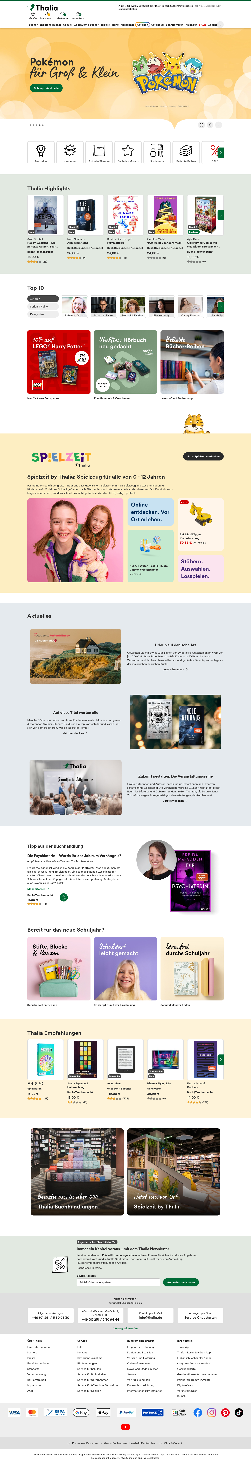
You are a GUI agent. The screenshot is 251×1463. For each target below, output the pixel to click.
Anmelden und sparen (181, 1282)
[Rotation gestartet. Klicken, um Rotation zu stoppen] (201, 125)
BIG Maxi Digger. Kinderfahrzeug (201, 524)
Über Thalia (34, 1340)
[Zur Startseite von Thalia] (44, 7)
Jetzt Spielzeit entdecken (203, 456)
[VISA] (14, 1413)
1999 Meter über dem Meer (165, 229)
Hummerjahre (125, 229)
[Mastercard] (32, 1413)
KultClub (182, 1396)
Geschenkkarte (186, 1369)
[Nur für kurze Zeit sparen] (58, 366)
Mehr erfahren (36, 889)
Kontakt (82, 1352)
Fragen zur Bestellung (140, 1347)
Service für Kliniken (89, 1390)
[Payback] (152, 1413)
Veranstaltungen (187, 1390)
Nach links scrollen (30, 215)
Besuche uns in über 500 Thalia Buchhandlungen (77, 1171)
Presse (31, 1358)
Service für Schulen (89, 1369)
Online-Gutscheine (138, 1363)
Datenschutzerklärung (140, 1385)
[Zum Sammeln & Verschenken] (125, 366)
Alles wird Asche (85, 229)
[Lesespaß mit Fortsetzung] (192, 366)
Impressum (34, 1385)
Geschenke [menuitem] (215, 24)
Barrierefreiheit (36, 1379)
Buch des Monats (128, 152)
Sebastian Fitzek (103, 306)
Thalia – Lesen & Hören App (194, 1352)
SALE (215, 152)
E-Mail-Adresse (86, 1276)
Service (82, 1340)
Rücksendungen (87, 1363)
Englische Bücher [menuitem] (50, 24)
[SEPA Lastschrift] (55, 1413)
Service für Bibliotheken (92, 1374)
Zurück (210, 125)
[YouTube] (125, 1427)
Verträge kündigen (138, 1379)
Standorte (33, 1369)
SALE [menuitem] (202, 24)
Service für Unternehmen (92, 1379)
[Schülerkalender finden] (192, 972)
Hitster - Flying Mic (165, 1073)
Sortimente (157, 152)
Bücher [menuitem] (33, 24)
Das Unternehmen (38, 1347)
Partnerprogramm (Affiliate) (194, 1379)
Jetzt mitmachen (173, 669)
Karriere (32, 1352)
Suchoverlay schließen (181, 6)
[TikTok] (239, 1413)
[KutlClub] (178, 1413)
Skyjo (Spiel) (45, 1073)
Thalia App (183, 1347)
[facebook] (197, 1413)
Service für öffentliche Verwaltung (98, 1385)
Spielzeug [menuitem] (157, 24)
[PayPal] (126, 1413)
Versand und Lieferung (141, 1358)
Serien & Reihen (39, 306)
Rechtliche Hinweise (89, 1268)
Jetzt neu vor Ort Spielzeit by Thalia (173, 1171)
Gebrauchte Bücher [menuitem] (86, 24)
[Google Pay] (81, 1413)
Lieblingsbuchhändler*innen (194, 1358)
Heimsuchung (85, 1073)
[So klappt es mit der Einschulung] (125, 972)
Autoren (35, 298)
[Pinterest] (225, 1413)
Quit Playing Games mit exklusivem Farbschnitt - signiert (205, 229)
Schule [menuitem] (67, 24)
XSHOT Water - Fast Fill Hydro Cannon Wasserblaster (151, 556)
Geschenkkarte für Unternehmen (197, 1374)
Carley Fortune (190, 306)
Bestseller (41, 152)
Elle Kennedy (161, 306)
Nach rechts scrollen (221, 215)
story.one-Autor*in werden (193, 1363)
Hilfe (80, 1347)
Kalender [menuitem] (191, 24)
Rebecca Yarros (74, 306)
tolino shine (125, 1073)
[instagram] (211, 1413)
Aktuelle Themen (99, 152)
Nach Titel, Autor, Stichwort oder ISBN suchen (144, 5)
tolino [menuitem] (115, 24)
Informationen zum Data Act (144, 1390)
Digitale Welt (185, 1385)
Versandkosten (151, 1457)
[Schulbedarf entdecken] (58, 972)
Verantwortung (36, 1374)
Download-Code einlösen (142, 1369)
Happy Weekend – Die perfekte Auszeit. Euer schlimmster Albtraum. (45, 229)
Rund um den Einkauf (140, 1340)
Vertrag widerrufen (126, 1328)
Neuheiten (70, 152)
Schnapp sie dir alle (125, 79)
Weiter (220, 24)
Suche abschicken (127, 9)
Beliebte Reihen (186, 152)
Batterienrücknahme (89, 1358)
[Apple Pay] (103, 1413)
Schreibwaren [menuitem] (174, 24)
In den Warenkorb (64, 897)
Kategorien (37, 314)
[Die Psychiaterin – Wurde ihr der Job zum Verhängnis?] (176, 914)
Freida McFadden (132, 306)
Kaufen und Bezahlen (140, 1352)
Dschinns (205, 1073)
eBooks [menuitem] (105, 24)
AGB (30, 1390)
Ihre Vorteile (185, 1340)
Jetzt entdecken (73, 733)
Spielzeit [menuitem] (142, 24)
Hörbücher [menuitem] (127, 24)
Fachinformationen (38, 1363)
